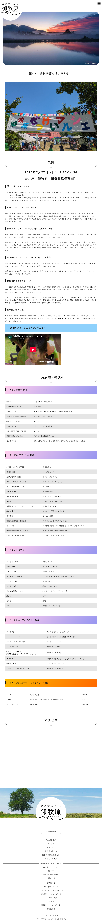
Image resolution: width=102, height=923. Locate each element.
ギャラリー (51, 847)
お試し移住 (51, 878)
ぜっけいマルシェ (51, 887)
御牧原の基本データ (51, 874)
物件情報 (51, 871)
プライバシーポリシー (51, 915)
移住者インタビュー (51, 867)
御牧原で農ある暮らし (51, 855)
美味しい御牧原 (51, 859)
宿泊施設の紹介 (51, 898)
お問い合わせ (51, 831)
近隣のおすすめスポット (51, 905)
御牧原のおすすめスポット (50, 894)
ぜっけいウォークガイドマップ (51, 890)
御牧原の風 (51, 909)
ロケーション (51, 844)
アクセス (51, 901)
